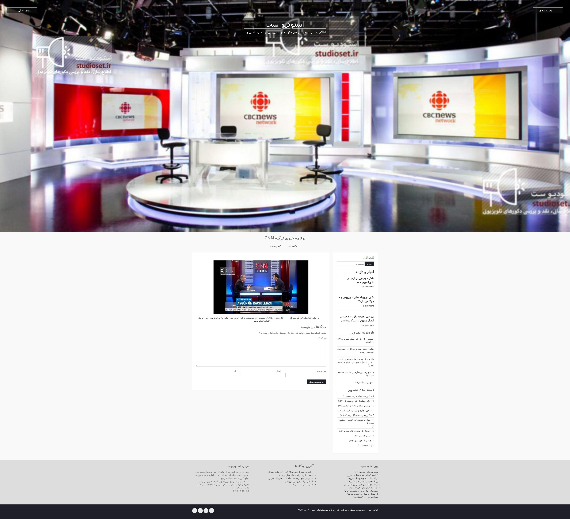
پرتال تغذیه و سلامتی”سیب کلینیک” (362, 481)
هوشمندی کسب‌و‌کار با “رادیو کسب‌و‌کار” (360, 484)
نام (235, 371)
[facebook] (211, 510)
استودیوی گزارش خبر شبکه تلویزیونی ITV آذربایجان (355, 340)
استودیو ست (285, 24)
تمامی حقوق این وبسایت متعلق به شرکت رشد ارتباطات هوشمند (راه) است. (344, 509)
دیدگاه (322, 338)
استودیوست (275, 246)
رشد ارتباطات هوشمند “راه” (366, 472)
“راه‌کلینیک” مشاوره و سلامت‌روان (363, 478)
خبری (236, 317)
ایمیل (278, 371)
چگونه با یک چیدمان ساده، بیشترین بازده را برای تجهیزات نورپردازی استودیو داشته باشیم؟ (356, 362)
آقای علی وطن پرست (289, 475)
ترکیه (242, 317)
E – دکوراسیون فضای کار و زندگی (359, 415)
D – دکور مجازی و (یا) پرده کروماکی (358, 410)
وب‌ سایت (321, 371)
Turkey (270, 317)
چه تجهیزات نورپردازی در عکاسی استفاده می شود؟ (356, 374)
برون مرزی (261, 317)
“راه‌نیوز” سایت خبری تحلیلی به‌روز (362, 475)
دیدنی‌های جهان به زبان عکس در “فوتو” (361, 490)
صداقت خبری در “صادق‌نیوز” (365, 497)
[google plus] (200, 510)
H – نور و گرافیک (366, 435)
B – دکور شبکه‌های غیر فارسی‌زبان (359, 400)
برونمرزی (250, 317)
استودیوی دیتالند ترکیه (364, 382)
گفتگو (267, 320)
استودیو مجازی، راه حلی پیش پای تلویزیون (286, 478)
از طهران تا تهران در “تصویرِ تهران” (362, 493)
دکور (231, 317)
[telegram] (206, 510)
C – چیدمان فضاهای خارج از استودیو (358, 405)
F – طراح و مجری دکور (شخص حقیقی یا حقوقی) (356, 421)
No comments (368, 286)
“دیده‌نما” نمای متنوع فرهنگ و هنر (363, 487)
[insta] (194, 510)
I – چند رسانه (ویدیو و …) (363, 440)
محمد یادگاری (308, 475)
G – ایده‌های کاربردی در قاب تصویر (359, 430)
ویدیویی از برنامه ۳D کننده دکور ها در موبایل (287, 472)
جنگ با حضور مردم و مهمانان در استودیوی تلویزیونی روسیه (355, 350)
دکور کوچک (203, 317)
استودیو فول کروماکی (294, 481)
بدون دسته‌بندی (367, 445)
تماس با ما (295, 484)
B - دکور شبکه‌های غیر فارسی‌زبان (304, 317)
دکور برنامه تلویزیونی (218, 317)
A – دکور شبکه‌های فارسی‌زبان (360, 396)
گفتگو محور (259, 320)
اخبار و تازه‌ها (364, 271)
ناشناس (310, 481)
